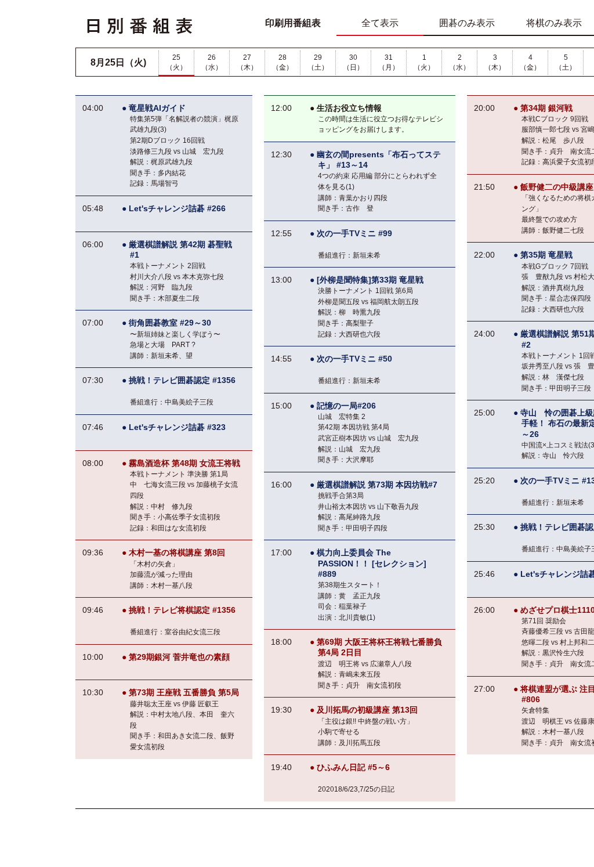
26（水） (211, 62)
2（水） (459, 62)
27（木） (247, 62)
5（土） (565, 62)
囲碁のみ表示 (467, 23)
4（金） (530, 62)
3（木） (494, 62)
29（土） (317, 62)
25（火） (176, 62)
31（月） (388, 62)
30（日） (353, 62)
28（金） (282, 62)
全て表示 (380, 23)
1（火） (424, 62)
